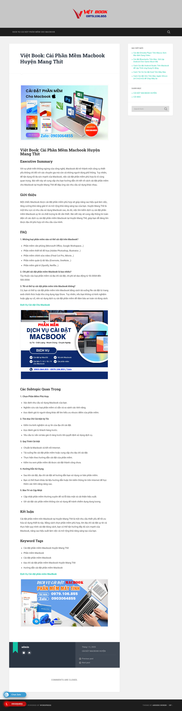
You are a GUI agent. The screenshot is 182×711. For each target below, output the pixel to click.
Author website (29, 652)
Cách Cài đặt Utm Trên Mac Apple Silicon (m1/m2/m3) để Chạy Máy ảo (150, 77)
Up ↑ (171, 705)
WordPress (45, 705)
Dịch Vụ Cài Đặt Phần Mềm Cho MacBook (34, 32)
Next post (86, 663)
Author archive (24, 652)
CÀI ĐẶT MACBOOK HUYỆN (94, 651)
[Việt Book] (91, 14)
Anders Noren (160, 705)
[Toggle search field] (169, 32)
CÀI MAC (137, 97)
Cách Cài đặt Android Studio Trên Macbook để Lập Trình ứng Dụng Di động (151, 67)
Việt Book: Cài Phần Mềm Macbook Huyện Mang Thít (62, 58)
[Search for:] (150, 109)
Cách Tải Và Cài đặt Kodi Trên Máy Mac (149, 72)
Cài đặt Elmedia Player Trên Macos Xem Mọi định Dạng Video (149, 54)
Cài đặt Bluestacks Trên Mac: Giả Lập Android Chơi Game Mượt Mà (148, 60)
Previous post (87, 659)
